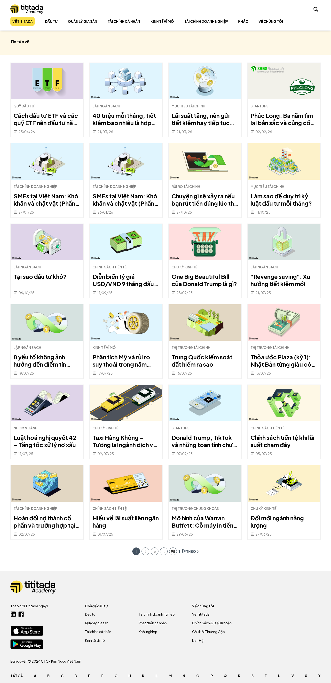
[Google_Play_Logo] (26, 644)
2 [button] (145, 551)
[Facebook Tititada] (21, 614)
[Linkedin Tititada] (13, 614)
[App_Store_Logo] (26, 631)
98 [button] (173, 551)
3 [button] (155, 551)
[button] (163, 551)
